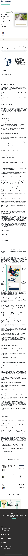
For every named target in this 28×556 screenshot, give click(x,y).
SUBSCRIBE (13, 288)
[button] (13, 279)
